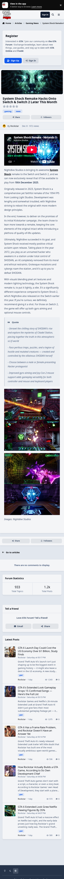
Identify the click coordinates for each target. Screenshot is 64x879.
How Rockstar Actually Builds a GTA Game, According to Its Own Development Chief (38, 770)
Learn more (5, 5)
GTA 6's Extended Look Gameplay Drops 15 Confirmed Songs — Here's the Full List (37, 691)
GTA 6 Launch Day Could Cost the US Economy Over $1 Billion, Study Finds (38, 651)
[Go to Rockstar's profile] (4, 126)
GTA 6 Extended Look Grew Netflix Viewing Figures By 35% (37, 808)
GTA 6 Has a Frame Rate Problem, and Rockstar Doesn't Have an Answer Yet (37, 731)
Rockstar (14, 126)
